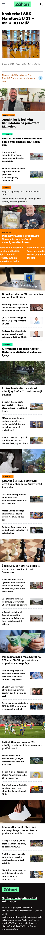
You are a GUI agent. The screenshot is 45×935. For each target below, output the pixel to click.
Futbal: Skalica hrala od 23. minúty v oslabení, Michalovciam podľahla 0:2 (22, 745)
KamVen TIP (6, 232)
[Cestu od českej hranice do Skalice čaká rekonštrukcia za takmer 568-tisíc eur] (36, 499)
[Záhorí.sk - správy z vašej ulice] (22, 4)
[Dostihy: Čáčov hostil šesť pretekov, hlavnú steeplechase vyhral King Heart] (36, 406)
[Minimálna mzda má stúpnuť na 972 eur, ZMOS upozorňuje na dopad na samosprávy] (22, 641)
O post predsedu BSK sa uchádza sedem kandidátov (22, 296)
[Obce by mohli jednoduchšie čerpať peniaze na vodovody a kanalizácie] (36, 156)
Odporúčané (8, 115)
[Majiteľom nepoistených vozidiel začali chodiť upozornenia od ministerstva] (36, 874)
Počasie (6, 188)
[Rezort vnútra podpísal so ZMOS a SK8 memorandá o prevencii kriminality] (36, 706)
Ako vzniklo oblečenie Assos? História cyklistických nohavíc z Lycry (22, 352)
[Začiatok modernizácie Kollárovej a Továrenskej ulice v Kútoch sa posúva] (36, 601)
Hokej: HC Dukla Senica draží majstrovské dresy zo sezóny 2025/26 (14, 844)
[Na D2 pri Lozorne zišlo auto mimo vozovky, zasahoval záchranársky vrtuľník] (36, 858)
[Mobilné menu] (3, 4)
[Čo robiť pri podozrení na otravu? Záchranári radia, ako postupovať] (36, 775)
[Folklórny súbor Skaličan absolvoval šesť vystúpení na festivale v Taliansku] (36, 307)
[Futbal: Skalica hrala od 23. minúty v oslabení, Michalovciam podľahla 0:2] (22, 726)
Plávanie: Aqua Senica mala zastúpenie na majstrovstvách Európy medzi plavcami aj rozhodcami (13, 424)
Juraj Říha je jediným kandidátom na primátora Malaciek (21, 123)
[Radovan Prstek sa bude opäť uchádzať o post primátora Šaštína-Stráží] (36, 334)
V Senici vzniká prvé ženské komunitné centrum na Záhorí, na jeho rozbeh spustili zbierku (13, 618)
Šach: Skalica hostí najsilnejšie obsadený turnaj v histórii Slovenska (21, 569)
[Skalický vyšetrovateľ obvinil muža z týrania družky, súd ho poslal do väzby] (36, 691)
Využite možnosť (17, 910)
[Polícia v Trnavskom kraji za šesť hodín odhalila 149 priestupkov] (36, 530)
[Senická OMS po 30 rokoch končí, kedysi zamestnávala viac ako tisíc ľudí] (36, 760)
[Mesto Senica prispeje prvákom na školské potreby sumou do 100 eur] (36, 515)
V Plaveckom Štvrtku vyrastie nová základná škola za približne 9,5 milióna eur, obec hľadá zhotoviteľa (13, 585)
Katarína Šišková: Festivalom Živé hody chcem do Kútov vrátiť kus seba (22, 484)
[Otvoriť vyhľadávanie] (41, 4)
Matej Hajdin (21, 64)
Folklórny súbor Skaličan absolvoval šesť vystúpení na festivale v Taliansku (15, 307)
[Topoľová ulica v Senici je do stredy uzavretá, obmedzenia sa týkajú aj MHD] (36, 789)
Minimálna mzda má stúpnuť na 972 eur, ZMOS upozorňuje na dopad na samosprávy (21, 660)
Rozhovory (7, 476)
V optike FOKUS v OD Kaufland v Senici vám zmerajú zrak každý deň (22, 141)
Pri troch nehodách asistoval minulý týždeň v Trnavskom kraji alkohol (22, 391)
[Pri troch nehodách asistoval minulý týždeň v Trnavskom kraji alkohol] (22, 373)
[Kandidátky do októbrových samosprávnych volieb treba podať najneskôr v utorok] (22, 811)
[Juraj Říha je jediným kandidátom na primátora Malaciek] (22, 99)
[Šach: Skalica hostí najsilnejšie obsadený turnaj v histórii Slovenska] (22, 550)
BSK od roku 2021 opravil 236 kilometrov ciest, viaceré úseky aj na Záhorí (15, 440)
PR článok (7, 134)
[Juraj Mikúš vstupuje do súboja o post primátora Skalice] (36, 320)
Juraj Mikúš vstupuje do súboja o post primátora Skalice (14, 321)
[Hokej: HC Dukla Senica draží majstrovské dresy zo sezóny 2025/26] (36, 843)
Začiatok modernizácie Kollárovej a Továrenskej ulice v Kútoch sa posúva (14, 602)
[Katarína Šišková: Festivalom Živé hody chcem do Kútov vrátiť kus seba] (22, 461)
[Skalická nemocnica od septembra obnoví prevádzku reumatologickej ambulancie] (36, 174)
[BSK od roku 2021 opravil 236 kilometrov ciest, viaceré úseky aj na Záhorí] (36, 440)
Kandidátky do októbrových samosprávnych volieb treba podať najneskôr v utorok (19, 830)
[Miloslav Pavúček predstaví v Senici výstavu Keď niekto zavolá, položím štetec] (22, 217)
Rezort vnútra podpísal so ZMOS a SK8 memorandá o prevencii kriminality (15, 706)
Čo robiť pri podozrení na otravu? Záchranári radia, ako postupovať (14, 775)
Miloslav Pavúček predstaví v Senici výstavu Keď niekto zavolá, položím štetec (20, 239)
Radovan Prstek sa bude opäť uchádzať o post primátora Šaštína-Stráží (14, 334)
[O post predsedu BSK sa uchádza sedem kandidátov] (22, 279)
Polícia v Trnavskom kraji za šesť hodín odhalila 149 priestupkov (15, 530)
